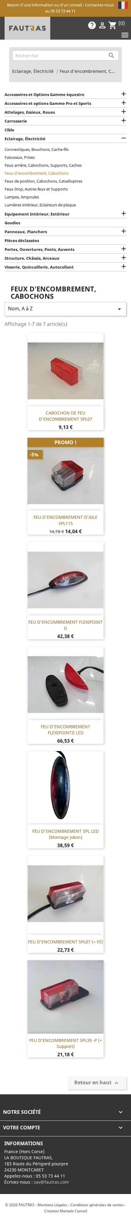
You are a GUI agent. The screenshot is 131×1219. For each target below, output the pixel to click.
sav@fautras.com (51, 1182)
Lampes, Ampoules (22, 197)
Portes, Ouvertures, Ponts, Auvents (39, 249)
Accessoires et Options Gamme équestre (44, 94)
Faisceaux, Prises (20, 157)
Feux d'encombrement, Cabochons (37, 173)
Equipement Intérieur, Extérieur (37, 214)
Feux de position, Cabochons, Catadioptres (43, 181)
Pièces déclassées (22, 240)
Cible (9, 130)
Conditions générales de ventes (97, 1205)
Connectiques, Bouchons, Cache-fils (37, 149)
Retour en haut (97, 1083)
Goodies (12, 223)
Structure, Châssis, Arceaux (32, 258)
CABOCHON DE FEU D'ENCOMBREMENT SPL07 (65, 416)
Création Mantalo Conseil (65, 1211)
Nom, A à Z (65, 309)
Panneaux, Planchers (26, 231)
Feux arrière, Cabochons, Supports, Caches (43, 165)
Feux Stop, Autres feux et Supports (36, 189)
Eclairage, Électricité (25, 138)
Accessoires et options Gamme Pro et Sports (48, 103)
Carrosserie (16, 121)
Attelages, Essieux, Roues (30, 112)
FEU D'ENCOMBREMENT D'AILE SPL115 (65, 520)
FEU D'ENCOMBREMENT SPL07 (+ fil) (65, 942)
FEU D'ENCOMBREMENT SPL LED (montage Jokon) (65, 834)
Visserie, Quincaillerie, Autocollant (39, 267)
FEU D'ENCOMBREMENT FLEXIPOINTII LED (65, 730)
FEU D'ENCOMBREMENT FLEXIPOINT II (65, 625)
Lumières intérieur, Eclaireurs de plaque (40, 205)
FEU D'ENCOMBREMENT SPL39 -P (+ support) (65, 1043)
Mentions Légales (52, 1205)
